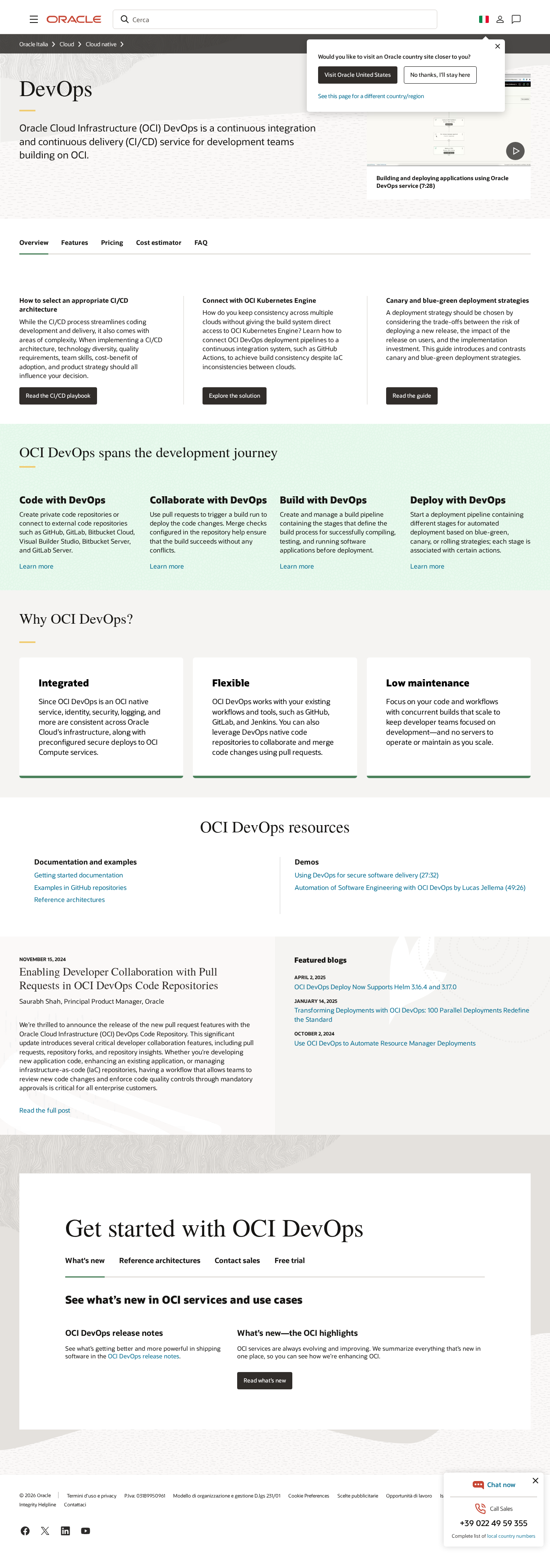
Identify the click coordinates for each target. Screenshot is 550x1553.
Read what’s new (265, 1380)
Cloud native (101, 44)
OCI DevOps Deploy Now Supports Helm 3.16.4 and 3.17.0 (375, 986)
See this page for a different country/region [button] (371, 96)
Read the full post (44, 1110)
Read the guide (412, 395)
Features (74, 242)
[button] (34, 19)
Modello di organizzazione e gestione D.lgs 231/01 (226, 1495)
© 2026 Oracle (35, 1495)
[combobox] (275, 19)
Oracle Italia (33, 44)
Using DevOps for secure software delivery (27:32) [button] (366, 875)
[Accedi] (500, 19)
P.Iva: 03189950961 (144, 1495)
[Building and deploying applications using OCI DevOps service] (449, 120)
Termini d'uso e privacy (91, 1495)
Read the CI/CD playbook (58, 395)
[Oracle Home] (74, 19)
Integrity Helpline (37, 1504)
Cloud (67, 44)
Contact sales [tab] (237, 1260)
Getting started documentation (78, 875)
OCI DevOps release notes (143, 1356)
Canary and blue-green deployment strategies (457, 300)
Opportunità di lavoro (409, 1495)
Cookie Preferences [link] (308, 1495)
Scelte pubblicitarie (357, 1495)
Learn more (36, 566)
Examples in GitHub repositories (80, 887)
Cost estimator (159, 242)
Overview (33, 242)
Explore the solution (234, 395)
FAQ (200, 242)
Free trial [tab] (290, 1260)
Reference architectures (69, 899)
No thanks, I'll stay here (440, 74)
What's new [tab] (85, 1260)
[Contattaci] (516, 19)
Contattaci (75, 1504)
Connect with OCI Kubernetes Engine (259, 300)
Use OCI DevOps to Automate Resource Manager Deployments (385, 1043)
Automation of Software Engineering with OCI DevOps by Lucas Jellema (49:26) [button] (410, 887)
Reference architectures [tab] (160, 1260)
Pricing (112, 242)
